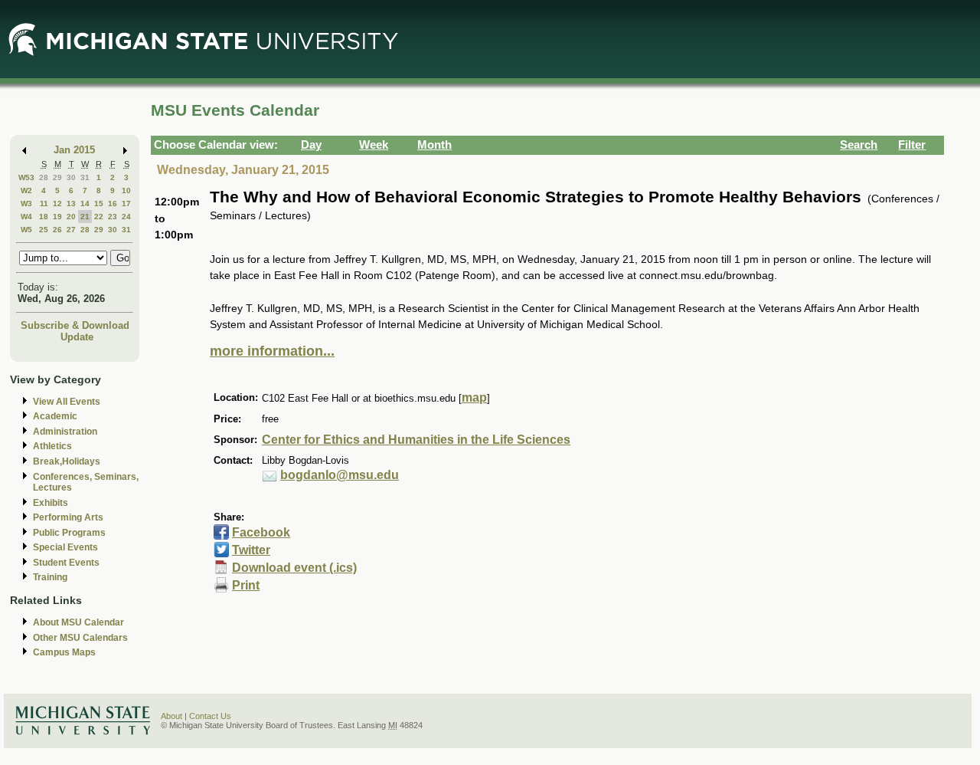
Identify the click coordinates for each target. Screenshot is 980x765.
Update (76, 337)
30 (71, 177)
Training (50, 577)
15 (98, 203)
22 (98, 216)
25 (43, 229)
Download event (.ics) (294, 567)
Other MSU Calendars (80, 637)
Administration (65, 431)
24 (126, 216)
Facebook (261, 532)
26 (57, 229)
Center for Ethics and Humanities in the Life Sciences (416, 439)
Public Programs (69, 532)
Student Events (66, 562)
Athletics (52, 446)
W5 (26, 229)
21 (85, 216)
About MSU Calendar (78, 622)
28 (43, 177)
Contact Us (210, 716)
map (474, 397)
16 (112, 203)
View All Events (66, 401)
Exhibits (50, 502)
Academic (55, 416)
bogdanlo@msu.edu (339, 474)
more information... (272, 351)
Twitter (251, 550)
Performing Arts (68, 517)
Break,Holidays (66, 461)
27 (71, 229)
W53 (26, 177)
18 (43, 216)
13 (71, 203)
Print (246, 585)
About (171, 716)
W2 (26, 190)
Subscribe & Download (75, 325)
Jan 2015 (74, 150)
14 (85, 203)
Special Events (65, 547)
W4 (26, 216)
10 (126, 190)
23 (112, 216)
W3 (26, 203)
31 (85, 177)
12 (57, 203)
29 (57, 177)
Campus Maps (64, 652)
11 (44, 203)
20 (71, 216)
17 (126, 203)
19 (57, 216)
